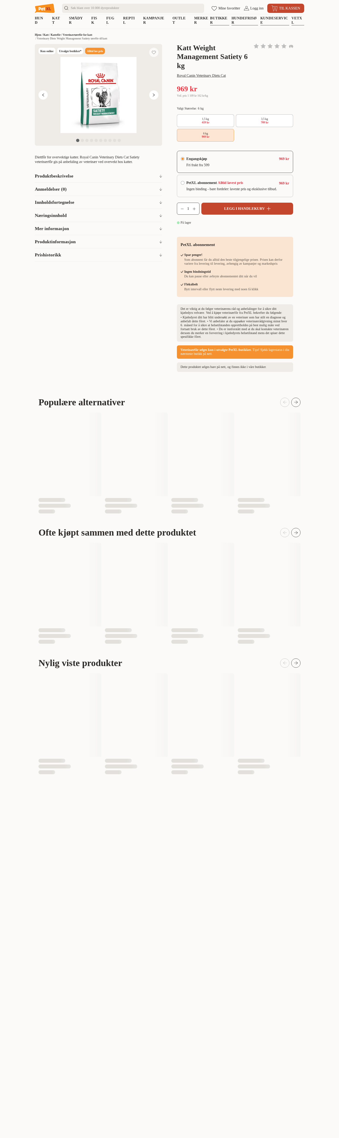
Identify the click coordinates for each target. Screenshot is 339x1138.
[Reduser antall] (180, 208)
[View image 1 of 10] (77, 140)
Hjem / (39, 34)
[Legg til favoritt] (153, 52)
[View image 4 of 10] (91, 140)
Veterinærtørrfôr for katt (77, 34)
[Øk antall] (196, 208)
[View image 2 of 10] (82, 140)
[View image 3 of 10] (87, 140)
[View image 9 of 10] (114, 140)
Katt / (47, 34)
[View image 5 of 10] (96, 140)
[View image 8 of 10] (110, 140)
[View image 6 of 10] (100, 140)
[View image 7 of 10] (105, 140)
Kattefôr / (57, 34)
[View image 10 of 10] (119, 140)
